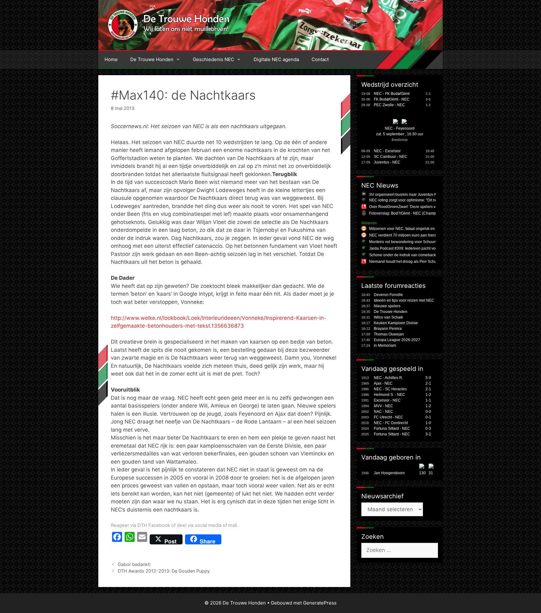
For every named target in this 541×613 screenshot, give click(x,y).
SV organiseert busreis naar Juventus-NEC (405, 194)
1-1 (428, 400)
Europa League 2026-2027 (397, 340)
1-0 (428, 423)
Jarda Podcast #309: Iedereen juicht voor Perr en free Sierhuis (422, 248)
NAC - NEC (383, 411)
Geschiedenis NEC (213, 59)
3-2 (428, 434)
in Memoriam (385, 345)
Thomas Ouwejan (389, 334)
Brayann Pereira (388, 328)
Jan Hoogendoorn (389, 473)
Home (111, 59)
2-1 (428, 383)
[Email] (142, 539)
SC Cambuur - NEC (390, 156)
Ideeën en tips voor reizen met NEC (404, 300)
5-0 (428, 378)
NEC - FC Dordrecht (391, 423)
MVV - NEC (383, 406)
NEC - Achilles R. (388, 378)
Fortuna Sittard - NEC (392, 428)
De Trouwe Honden (151, 59)
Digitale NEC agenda (276, 59)
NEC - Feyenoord (400, 128)
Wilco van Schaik (388, 317)
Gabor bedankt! (134, 564)
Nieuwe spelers (387, 306)
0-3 (428, 428)
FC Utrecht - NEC (388, 417)
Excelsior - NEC (387, 400)
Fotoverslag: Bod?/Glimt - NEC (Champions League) (413, 213)
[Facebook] (117, 539)
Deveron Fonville (388, 295)
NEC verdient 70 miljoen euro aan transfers (406, 235)
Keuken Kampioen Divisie (396, 323)
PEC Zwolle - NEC (389, 105)
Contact (320, 59)
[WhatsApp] (129, 539)
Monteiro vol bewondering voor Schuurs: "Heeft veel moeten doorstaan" (430, 242)
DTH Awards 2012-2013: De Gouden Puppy (164, 571)
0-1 (428, 417)
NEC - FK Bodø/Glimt (392, 93)
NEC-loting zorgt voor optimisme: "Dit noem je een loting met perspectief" (431, 200)
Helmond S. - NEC (389, 394)
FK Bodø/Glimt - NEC (392, 99)
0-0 (428, 411)
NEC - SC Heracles (390, 389)
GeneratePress (320, 603)
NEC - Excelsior (387, 151)
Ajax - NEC (383, 383)
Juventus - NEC (387, 162)
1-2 (428, 394)
